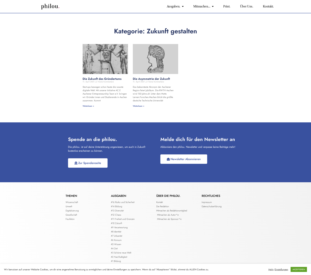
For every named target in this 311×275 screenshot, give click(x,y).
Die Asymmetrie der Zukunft (151, 79)
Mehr (271, 269)
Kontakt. (268, 6)
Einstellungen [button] (281, 269)
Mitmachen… (201, 6)
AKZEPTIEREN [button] (299, 269)
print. (226, 6)
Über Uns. (246, 6)
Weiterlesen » (88, 106)
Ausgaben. (173, 6)
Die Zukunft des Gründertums (102, 79)
